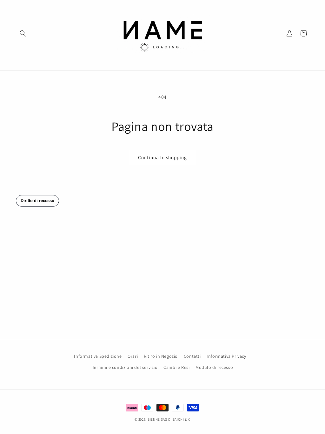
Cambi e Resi (176, 367)
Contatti (192, 356)
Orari (133, 356)
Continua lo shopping (162, 157)
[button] (23, 33)
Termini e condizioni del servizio (125, 367)
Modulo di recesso (214, 367)
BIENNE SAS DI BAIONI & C (169, 419)
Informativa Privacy (226, 356)
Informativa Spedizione (98, 356)
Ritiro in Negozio (161, 356)
